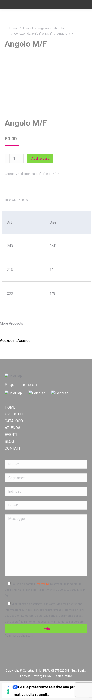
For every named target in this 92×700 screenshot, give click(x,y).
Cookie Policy (63, 676)
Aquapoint (8, 340)
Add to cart (40, 158)
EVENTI (11, 435)
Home (13, 28)
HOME (10, 407)
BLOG (9, 442)
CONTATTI (13, 448)
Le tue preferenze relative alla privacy (50, 687)
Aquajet (27, 28)
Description (16, 200)
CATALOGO (14, 421)
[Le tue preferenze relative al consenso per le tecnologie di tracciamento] (8, 691)
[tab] (46, 197)
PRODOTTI (14, 414)
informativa (43, 584)
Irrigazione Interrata (51, 28)
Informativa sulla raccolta (28, 694)
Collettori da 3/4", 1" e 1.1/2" (33, 33)
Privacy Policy (42, 676)
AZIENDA (12, 428)
